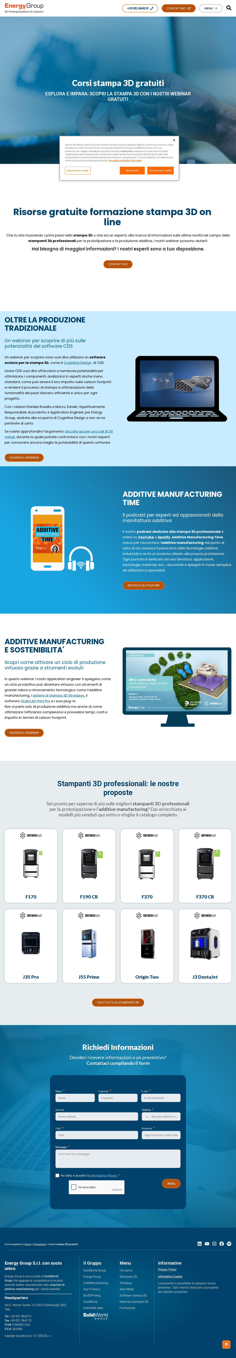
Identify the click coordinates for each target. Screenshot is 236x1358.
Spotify (164, 537)
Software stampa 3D (133, 1295)
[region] (119, 158)
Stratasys (126, 1283)
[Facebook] (221, 1243)
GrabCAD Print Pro (35, 701)
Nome (58, 1091)
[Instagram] (214, 1243)
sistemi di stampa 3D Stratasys (58, 695)
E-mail (144, 1091)
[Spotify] (229, 1243)
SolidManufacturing (95, 1283)
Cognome (103, 1091)
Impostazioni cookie (77, 170)
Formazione (39, 1244)
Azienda (59, 1109)
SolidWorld (90, 1301)
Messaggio (61, 1147)
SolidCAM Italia (93, 1308)
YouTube (146, 537)
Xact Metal (127, 1289)
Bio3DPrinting (91, 1295)
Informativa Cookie (170, 1276)
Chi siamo (126, 1270)
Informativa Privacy (104, 1175)
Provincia (147, 1128)
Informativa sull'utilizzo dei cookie (125, 160)
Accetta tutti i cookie (160, 170)
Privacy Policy (167, 1269)
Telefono (146, 1109)
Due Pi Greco (91, 1289)
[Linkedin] (199, 1243)
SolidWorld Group (94, 1270)
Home (27, 1244)
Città (57, 1128)
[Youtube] (207, 1243)
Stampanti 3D (128, 1276)
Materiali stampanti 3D (134, 1301)
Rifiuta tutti (132, 170)
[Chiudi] (174, 140)
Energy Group (92, 1276)
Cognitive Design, (78, 362)
